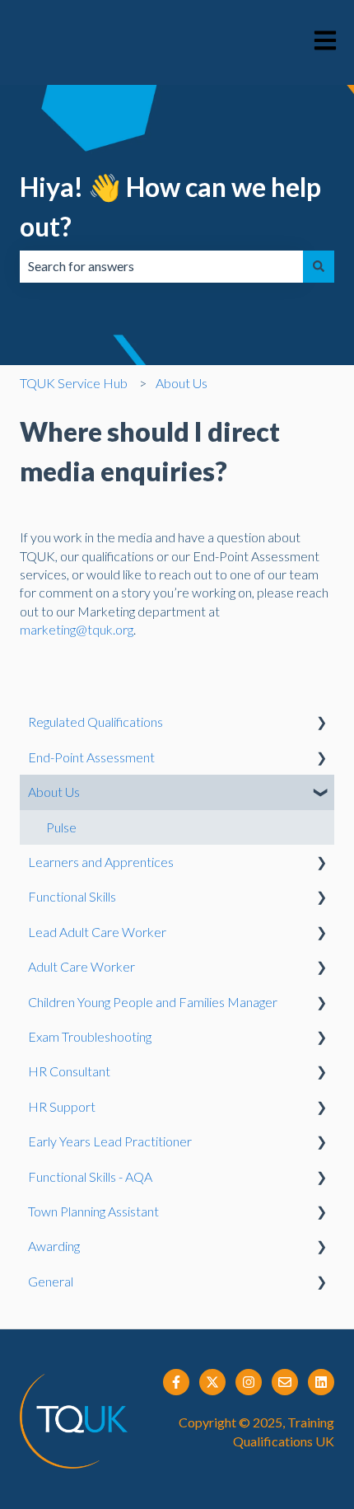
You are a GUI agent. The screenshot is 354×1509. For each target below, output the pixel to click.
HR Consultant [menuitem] (69, 1071)
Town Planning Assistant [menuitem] (93, 1211)
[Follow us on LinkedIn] (321, 1382)
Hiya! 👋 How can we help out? (170, 206)
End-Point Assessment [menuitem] (91, 757)
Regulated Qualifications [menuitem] (95, 721)
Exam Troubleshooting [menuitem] (89, 1036)
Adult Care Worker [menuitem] (81, 966)
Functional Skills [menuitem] (72, 896)
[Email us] (285, 1382)
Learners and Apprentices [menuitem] (101, 861)
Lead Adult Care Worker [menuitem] (97, 932)
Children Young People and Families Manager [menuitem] (152, 1002)
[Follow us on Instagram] (248, 1382)
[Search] (318, 266)
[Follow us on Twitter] (212, 1382)
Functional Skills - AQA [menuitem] (90, 1176)
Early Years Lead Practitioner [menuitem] (110, 1141)
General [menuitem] (50, 1281)
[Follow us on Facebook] (176, 1382)
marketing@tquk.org (76, 629)
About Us (181, 383)
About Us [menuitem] (54, 791)
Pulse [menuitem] (61, 827)
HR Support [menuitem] (61, 1106)
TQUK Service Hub (74, 383)
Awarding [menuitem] (54, 1246)
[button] (321, 723)
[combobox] (161, 266)
